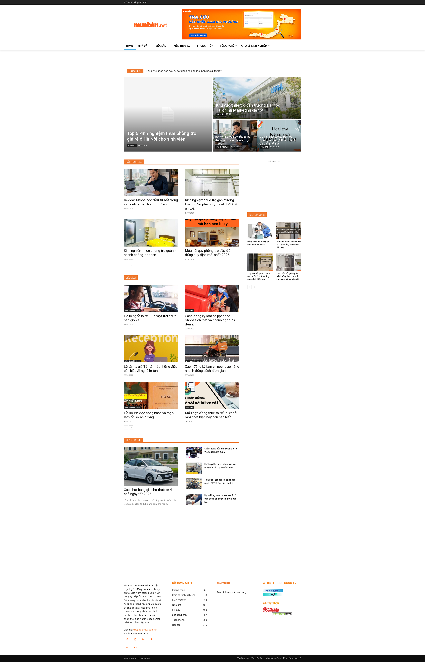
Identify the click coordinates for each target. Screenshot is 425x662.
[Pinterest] (151, 639)
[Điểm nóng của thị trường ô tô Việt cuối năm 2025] (194, 452)
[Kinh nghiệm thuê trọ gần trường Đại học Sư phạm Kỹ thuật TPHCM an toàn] (212, 182)
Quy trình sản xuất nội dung (231, 592)
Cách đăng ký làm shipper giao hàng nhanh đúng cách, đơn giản (212, 369)
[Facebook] (127, 639)
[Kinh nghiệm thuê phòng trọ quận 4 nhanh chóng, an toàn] (151, 233)
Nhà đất (132, 145)
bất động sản (222, 147)
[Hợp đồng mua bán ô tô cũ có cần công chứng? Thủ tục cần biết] (194, 499)
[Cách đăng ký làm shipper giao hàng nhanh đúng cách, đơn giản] (212, 348)
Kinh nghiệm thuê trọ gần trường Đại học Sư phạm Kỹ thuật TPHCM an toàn (211, 204)
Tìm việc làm (257, 658)
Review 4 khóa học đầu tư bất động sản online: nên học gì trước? (151, 202)
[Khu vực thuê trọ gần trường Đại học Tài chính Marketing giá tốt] (257, 98)
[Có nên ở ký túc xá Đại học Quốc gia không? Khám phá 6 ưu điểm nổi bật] (279, 136)
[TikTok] (127, 647)
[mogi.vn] (273, 595)
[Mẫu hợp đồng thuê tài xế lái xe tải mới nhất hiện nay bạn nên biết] (212, 395)
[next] (296, 71)
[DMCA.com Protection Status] (282, 615)
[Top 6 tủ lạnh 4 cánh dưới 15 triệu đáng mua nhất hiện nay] (288, 230)
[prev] (291, 71)
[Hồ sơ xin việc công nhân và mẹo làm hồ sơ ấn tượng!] (151, 395)
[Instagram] (135, 639)
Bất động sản (243, 658)
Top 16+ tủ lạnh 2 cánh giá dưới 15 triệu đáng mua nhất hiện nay (258, 276)
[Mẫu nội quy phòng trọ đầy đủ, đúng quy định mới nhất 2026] (212, 233)
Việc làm (189, 310)
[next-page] (131, 265)
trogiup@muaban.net (145, 629)
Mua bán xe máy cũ (292, 658)
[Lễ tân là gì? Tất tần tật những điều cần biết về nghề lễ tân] (151, 348)
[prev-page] (126, 265)
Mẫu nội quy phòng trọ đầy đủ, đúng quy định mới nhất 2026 (208, 253)
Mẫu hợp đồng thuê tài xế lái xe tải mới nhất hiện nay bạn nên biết (211, 415)
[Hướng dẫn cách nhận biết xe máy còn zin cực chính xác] (194, 468)
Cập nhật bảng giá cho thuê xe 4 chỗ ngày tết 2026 (148, 492)
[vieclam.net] (273, 591)
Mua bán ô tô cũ (273, 658)
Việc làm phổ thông (132, 310)
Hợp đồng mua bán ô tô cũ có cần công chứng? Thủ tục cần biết (220, 498)
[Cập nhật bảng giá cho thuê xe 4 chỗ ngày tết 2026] (151, 466)
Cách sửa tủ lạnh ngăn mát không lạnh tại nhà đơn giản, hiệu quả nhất (287, 276)
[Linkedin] (143, 639)
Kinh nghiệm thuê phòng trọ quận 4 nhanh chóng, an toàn (150, 253)
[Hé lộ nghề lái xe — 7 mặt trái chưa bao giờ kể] (151, 298)
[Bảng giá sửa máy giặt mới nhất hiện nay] (260, 230)
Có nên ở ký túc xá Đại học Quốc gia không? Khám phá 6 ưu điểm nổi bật (188, 70)
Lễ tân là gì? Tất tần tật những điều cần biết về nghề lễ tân (150, 369)
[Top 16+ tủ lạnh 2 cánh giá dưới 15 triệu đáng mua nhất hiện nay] (260, 262)
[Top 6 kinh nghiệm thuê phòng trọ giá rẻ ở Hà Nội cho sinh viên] (168, 114)
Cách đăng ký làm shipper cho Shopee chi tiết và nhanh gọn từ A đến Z (210, 320)
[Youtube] (135, 647)
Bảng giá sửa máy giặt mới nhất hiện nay (258, 243)
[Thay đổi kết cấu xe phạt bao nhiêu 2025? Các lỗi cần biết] (194, 483)
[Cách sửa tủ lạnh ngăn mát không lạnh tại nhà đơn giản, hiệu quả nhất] (288, 262)
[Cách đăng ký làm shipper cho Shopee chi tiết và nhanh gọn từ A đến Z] (212, 298)
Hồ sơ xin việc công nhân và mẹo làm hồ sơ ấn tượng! (149, 415)
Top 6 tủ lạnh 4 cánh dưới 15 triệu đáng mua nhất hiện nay (288, 244)
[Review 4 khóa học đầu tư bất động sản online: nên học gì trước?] (235, 136)
